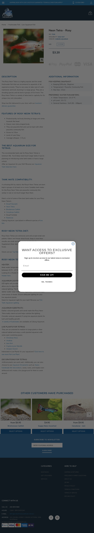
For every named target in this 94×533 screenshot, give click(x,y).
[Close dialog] (73, 243)
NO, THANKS (47, 282)
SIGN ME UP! (47, 275)
